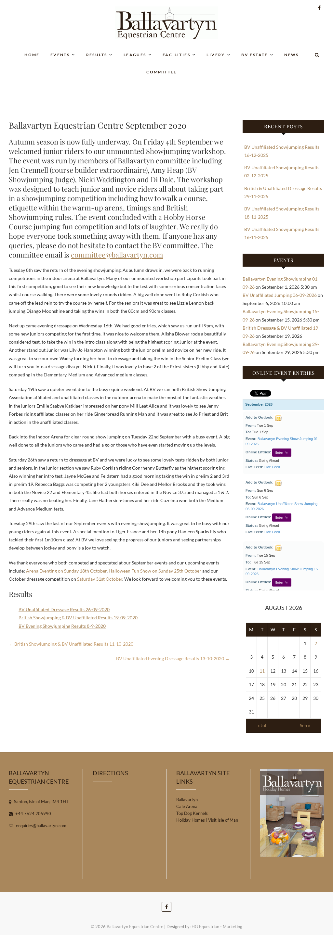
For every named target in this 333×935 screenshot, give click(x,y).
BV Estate (254, 54)
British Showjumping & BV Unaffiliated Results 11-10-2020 (71, 644)
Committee (161, 71)
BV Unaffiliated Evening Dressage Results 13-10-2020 (173, 658)
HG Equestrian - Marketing (217, 926)
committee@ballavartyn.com (117, 254)
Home (32, 54)
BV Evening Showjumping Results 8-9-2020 (62, 626)
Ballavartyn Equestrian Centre (135, 926)
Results (96, 54)
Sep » (305, 725)
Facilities (176, 54)
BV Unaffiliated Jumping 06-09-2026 (280, 295)
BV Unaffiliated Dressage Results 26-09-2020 (64, 609)
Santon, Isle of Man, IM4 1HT (41, 801)
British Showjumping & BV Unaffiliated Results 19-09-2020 (78, 617)
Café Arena (186, 806)
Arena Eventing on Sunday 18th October (66, 571)
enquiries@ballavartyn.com (40, 825)
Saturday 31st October (99, 579)
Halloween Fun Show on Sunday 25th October (155, 571)
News (291, 54)
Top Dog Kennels (192, 813)
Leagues (135, 54)
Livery (215, 54)
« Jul (262, 725)
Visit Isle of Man (223, 820)
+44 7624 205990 (32, 813)
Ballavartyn (187, 799)
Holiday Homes (190, 820)
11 (262, 671)
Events (60, 54)
